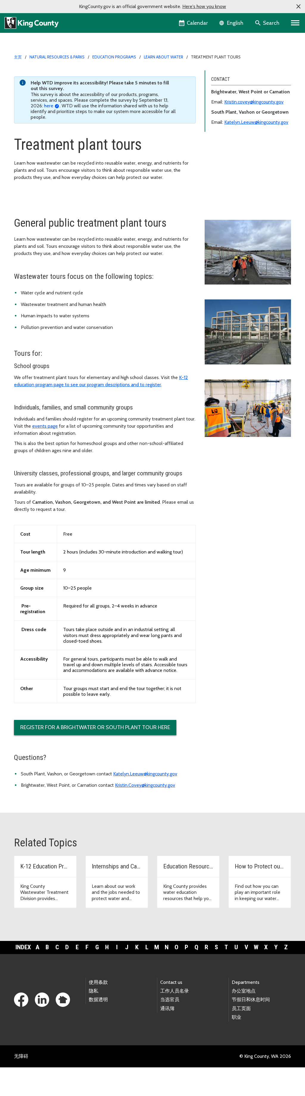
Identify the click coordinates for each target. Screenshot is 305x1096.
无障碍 (21, 1056)
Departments (245, 982)
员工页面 (241, 1008)
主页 (18, 57)
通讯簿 (167, 1008)
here (48, 106)
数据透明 (98, 999)
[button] (298, 6)
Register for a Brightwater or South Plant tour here (95, 727)
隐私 (93, 991)
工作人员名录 (174, 991)
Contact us (171, 982)
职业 (236, 1017)
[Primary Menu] (295, 23)
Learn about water (163, 57)
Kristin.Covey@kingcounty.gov (145, 785)
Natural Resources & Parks (57, 57)
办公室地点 (244, 991)
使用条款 (98, 982)
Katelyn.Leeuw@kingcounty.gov (256, 122)
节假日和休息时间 (251, 999)
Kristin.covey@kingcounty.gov (254, 102)
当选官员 (169, 999)
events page (45, 426)
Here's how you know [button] (204, 6)
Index (23, 947)
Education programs (114, 57)
